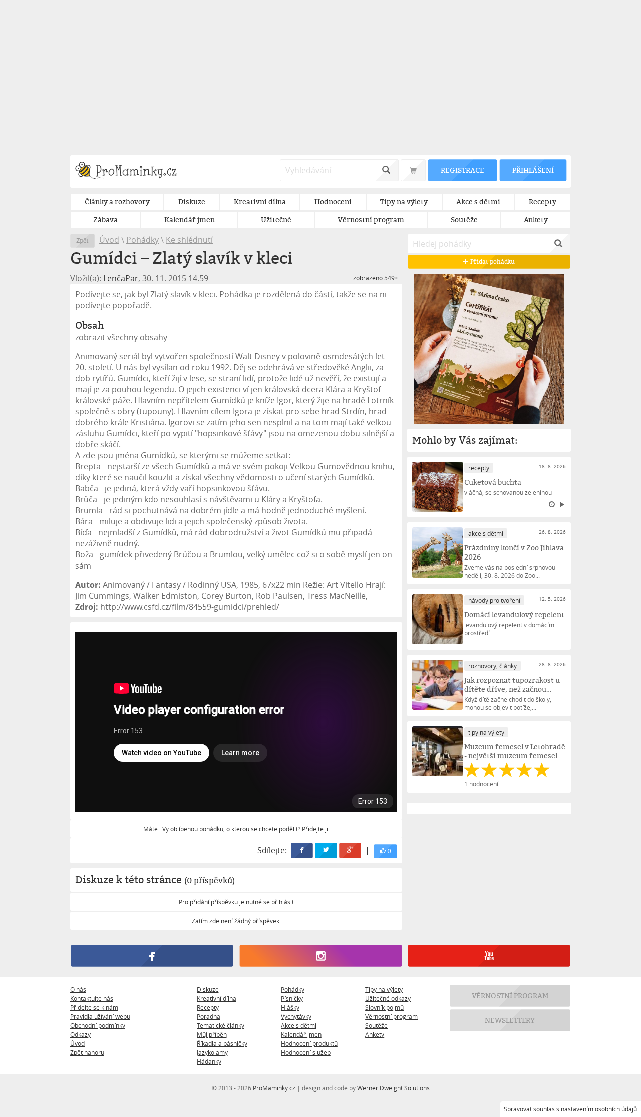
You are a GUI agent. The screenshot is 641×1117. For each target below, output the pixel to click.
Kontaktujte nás (91, 998)
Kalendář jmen (301, 1034)
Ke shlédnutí (189, 239)
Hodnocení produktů (309, 1043)
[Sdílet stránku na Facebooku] (302, 850)
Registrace (462, 170)
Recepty (208, 1007)
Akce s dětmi (298, 1025)
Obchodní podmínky (97, 1025)
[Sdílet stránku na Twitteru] (326, 850)
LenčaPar (120, 278)
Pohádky (142, 239)
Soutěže (376, 1025)
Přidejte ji (315, 829)
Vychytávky (296, 1016)
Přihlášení (532, 170)
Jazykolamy (212, 1052)
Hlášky (290, 1007)
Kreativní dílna (216, 998)
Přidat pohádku (492, 261)
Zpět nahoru (87, 1052)
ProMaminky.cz (274, 1088)
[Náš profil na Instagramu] (320, 956)
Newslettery (510, 1020)
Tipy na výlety (384, 989)
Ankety (374, 1034)
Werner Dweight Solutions (393, 1088)
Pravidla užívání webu (100, 1016)
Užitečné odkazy (388, 998)
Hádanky (209, 1061)
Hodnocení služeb (306, 1052)
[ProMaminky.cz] (130, 171)
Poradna (208, 1016)
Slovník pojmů (384, 1007)
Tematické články (220, 1025)
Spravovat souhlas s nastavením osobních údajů (570, 1109)
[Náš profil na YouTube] (489, 956)
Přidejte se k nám (94, 1007)
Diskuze (208, 989)
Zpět (82, 240)
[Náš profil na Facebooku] (152, 956)
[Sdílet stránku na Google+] (351, 850)
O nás (78, 989)
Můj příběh (212, 1034)
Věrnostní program (391, 1016)
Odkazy (80, 1034)
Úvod (109, 239)
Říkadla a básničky (222, 1043)
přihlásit (282, 902)
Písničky (292, 998)
